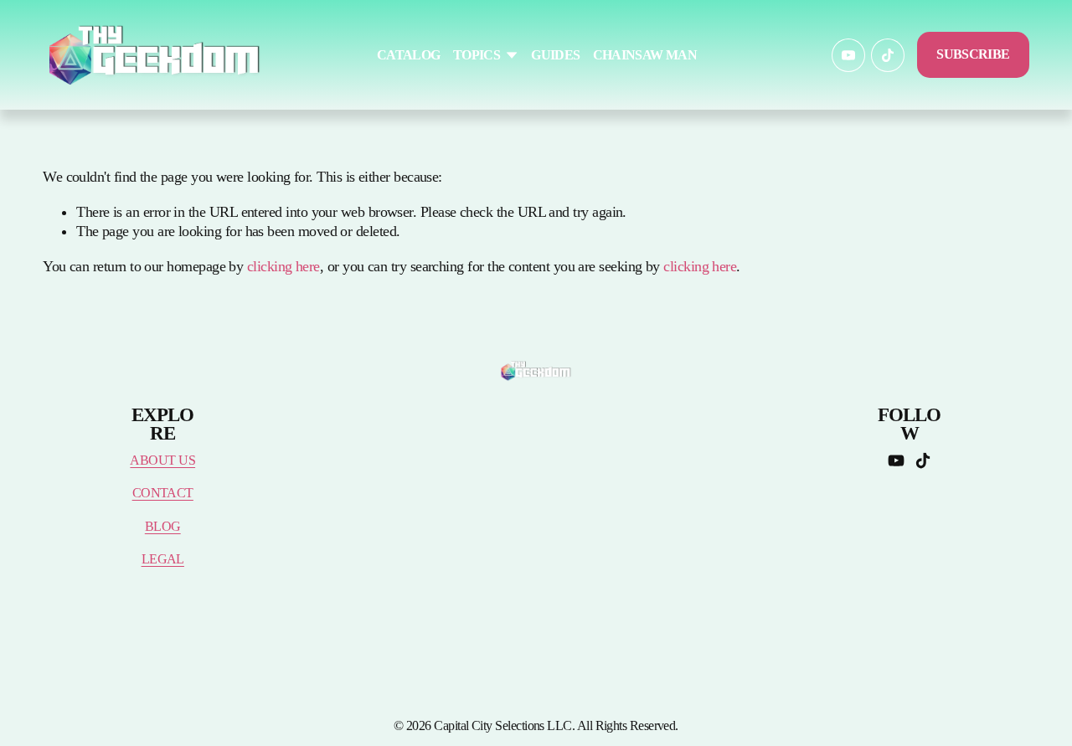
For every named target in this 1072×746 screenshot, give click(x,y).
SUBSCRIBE (972, 54)
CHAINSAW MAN (645, 55)
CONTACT (162, 493)
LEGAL (163, 559)
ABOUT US (162, 460)
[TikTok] (887, 55)
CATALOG (408, 55)
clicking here (283, 266)
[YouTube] (848, 55)
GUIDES (555, 55)
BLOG (163, 526)
